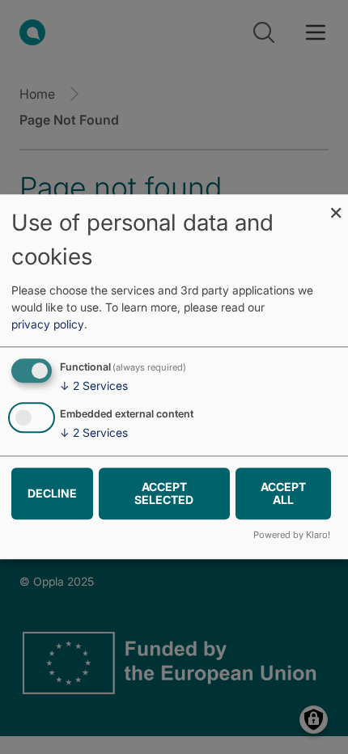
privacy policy (47, 324)
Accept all (283, 493)
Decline (52, 493)
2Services (94, 385)
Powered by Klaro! (291, 535)
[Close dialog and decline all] (336, 204)
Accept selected (163, 493)
